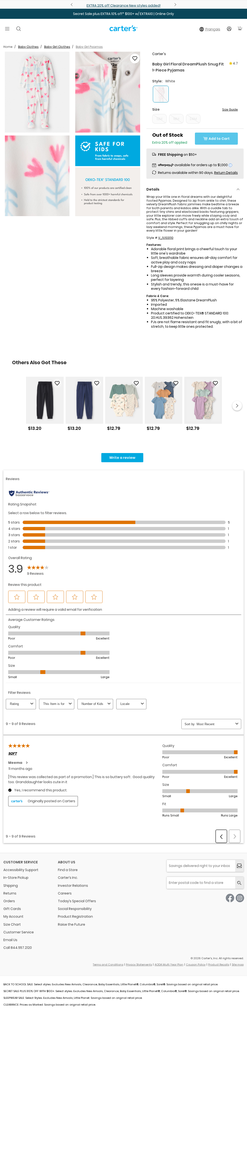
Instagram (240, 898)
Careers (65, 893)
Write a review (122, 457)
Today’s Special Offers (77, 901)
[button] (37, 92)
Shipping (10, 885)
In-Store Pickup (15, 877)
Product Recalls (218, 964)
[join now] (239, 866)
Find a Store (68, 869)
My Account (13, 916)
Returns (9, 893)
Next (174, 4)
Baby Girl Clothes (57, 47)
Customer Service (18, 932)
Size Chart (12, 924)
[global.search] (239, 883)
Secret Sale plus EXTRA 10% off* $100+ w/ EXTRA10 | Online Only (123, 13)
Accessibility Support (20, 869)
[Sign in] (229, 28)
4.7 (235, 63)
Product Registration (75, 916)
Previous (72, 4)
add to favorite (135, 58)
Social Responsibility (75, 908)
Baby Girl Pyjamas (89, 47)
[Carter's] (123, 30)
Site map (238, 964)
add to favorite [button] (57, 383)
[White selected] (161, 94)
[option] (45, 405)
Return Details (226, 172)
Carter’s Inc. (68, 877)
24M (193, 118)
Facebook (230, 898)
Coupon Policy (196, 964)
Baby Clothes (28, 47)
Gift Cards (12, 908)
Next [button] (237, 406)
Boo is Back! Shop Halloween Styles (148, 5)
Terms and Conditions (108, 964)
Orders (9, 901)
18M (176, 118)
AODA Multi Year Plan (169, 964)
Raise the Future (71, 924)
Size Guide (230, 109)
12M (159, 118)
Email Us (10, 939)
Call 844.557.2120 (17, 947)
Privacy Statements (139, 964)
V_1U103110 (165, 238)
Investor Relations (73, 885)
